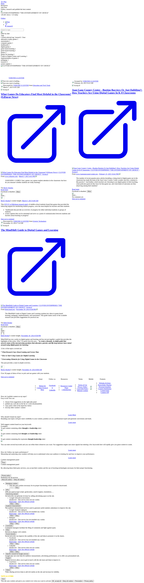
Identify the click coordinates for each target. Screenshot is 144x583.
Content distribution (104, 389)
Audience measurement (13, 506)
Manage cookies (82, 391)
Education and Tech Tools (41, 85)
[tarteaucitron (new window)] (7, 577)
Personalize (78, 581)
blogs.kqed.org (10, 309)
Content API (105, 392)
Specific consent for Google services (17, 554)
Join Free (4, 7)
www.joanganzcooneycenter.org (87, 174)
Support (8, 558)
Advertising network (12, 494)
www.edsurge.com (11, 176)
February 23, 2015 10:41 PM (109, 174)
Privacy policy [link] (6, 475)
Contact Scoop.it (42, 388)
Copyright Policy (82, 389)
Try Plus (3, 2)
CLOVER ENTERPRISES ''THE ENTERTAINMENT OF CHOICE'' (51, 71)
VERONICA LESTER (16, 78)
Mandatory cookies (11, 483)
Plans (2, 4)
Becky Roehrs (8, 188)
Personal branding (105, 387)
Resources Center (66, 386)
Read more (4, 190)
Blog (42, 390)
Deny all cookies (19, 479)
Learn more (72, 422)
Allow (18, 192)
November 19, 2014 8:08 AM (32, 370)
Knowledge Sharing (104, 385)
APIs (7, 490)
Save (3, 579)
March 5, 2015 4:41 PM (27, 176)
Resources (4, 5)
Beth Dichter (8, 323)
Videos (8, 570)
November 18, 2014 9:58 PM (26, 309)
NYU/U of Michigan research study (16, 204)
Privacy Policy (82, 387)
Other (7, 530)
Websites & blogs (105, 383)
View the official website (26, 502)
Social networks (11, 534)
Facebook (52, 385)
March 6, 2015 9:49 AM (30, 201)
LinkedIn (52, 390)
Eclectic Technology (39, 221)
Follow (3, 18)
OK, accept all (56, 581)
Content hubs (104, 391)
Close (3, 462)
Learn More (72, 415)
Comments (9, 526)
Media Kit (42, 386)
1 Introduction (66, 390)
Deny (17, 487)
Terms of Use (82, 385)
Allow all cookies (7, 479)
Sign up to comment (7, 219)
